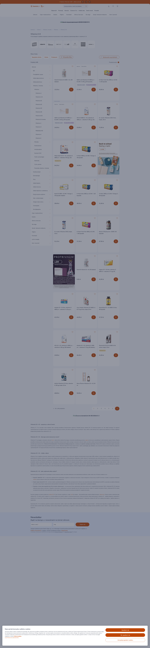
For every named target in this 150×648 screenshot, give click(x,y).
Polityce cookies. (17, 636)
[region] (75, 636)
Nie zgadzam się (125, 635)
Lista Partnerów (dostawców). (12, 637)
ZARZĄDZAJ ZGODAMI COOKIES (125, 640)
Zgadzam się (125, 630)
